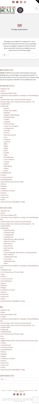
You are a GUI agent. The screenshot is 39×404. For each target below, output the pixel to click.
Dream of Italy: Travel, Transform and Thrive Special (16, 99)
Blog (36, 390)
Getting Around (8, 237)
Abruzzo (6, 108)
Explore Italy (4, 106)
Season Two (5, 197)
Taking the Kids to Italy (10, 257)
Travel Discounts (6, 345)
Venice (6, 170)
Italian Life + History (9, 241)
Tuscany (6, 162)
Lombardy (7, 142)
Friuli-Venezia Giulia (10, 135)
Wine (6, 263)
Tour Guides (8, 259)
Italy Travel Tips (8, 248)
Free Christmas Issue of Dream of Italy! (12, 182)
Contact (3, 317)
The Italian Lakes (9, 157)
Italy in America (8, 246)
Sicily (5, 155)
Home (3, 390)
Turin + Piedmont (9, 159)
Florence (6, 133)
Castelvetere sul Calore (8, 191)
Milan (5, 144)
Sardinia (6, 153)
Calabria (6, 119)
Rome (6, 150)
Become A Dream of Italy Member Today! (13, 202)
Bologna (3, 188)
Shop (16, 391)
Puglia (6, 148)
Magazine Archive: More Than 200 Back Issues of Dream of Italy (19, 340)
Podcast (3, 175)
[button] (36, 8)
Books (3, 91)
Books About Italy (9, 117)
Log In (3, 274)
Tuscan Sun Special (6, 177)
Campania (7, 122)
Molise (6, 146)
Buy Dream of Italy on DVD (9, 93)
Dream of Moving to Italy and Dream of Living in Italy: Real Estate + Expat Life (19, 253)
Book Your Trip (5, 89)
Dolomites (7, 130)
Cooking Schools (9, 128)
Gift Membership (6, 173)
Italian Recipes (8, 243)
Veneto (6, 168)
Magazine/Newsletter (26, 390)
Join (2, 336)
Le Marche (7, 139)
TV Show (9, 390)
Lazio (5, 137)
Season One (4, 195)
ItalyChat (6, 250)
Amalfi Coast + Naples (10, 110)
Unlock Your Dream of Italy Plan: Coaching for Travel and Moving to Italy (19, 96)
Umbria (6, 164)
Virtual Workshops (6, 179)
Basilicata (7, 113)
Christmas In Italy (9, 124)
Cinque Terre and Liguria (11, 126)
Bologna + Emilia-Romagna (11, 115)
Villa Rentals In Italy (9, 261)
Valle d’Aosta (8, 166)
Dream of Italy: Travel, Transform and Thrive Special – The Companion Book (17, 103)
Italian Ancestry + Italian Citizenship (14, 239)
